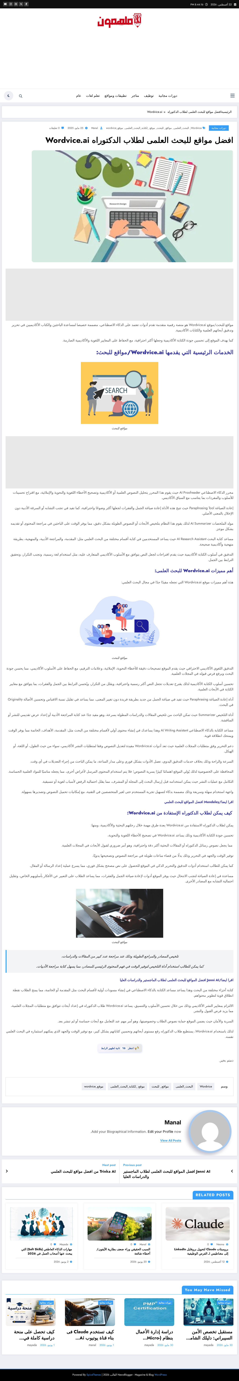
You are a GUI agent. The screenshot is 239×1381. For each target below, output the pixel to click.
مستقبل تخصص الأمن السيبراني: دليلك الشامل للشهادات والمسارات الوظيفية (209, 1335)
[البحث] (20, 96)
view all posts (170, 1140)
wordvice (196, 128)
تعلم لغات (93, 95)
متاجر (135, 95)
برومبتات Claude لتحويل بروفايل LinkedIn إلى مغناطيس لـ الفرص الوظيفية (201, 1251)
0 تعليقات (54, 128)
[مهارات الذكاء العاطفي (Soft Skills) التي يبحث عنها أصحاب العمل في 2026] (42, 1223)
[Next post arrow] (7, 1171)
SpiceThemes (93, 1375)
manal (94, 128)
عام (78, 95)
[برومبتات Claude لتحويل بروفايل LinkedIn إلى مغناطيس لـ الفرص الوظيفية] (198, 1223)
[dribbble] (16, 4)
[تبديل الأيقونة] (232, 96)
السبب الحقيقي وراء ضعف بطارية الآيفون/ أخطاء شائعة (123, 1251)
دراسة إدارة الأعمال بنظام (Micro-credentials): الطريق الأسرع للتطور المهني (152, 1335)
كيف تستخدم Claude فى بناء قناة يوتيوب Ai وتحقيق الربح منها (90, 1335)
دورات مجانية (168, 95)
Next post (109, 1165)
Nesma (220, 1244)
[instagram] (10, 4)
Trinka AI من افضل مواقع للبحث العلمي (83, 1171)
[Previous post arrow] (232, 1171)
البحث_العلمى (181, 128)
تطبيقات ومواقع (116, 95)
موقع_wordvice (114, 128)
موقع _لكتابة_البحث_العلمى (140, 128)
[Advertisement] (119, 61)
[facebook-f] (26, 4)
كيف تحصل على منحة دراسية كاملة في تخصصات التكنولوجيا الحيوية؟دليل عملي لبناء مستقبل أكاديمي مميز (33, 1335)
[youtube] (5, 4)
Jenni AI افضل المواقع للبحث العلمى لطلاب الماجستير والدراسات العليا (166, 1174)
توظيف (149, 95)
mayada (64, 1244)
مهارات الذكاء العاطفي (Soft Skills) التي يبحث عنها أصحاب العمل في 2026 (46, 1251)
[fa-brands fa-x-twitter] (21, 4)
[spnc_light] (8, 95)
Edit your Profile (160, 1132)
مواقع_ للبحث (164, 128)
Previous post (132, 1165)
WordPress (160, 1375)
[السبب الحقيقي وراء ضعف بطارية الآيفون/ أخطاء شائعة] (120, 1223)
